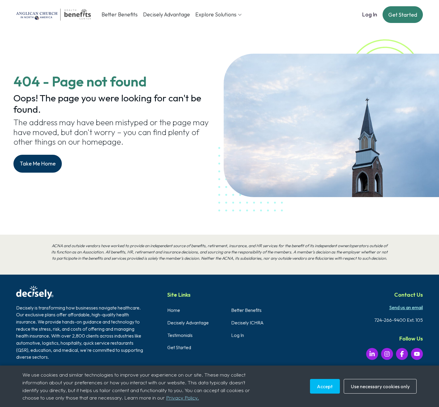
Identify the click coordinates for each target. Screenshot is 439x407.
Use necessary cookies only (380, 386)
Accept (325, 386)
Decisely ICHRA (247, 323)
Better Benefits (120, 14)
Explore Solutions (216, 14)
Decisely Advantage (166, 14)
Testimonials (180, 335)
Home (173, 310)
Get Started (402, 14)
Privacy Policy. (182, 397)
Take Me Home (38, 163)
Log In (369, 14)
